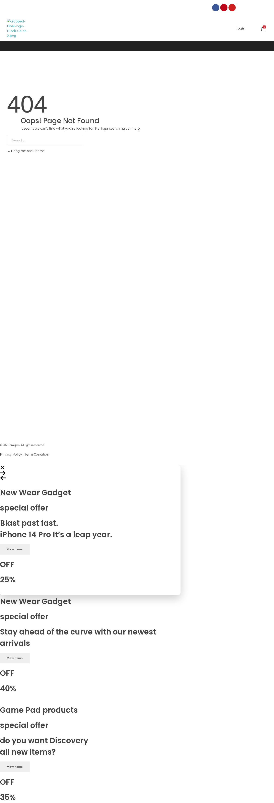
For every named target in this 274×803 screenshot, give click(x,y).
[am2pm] (17, 28)
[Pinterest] (223, 7)
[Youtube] (232, 7)
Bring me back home (27, 151)
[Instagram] (240, 7)
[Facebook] (215, 7)
